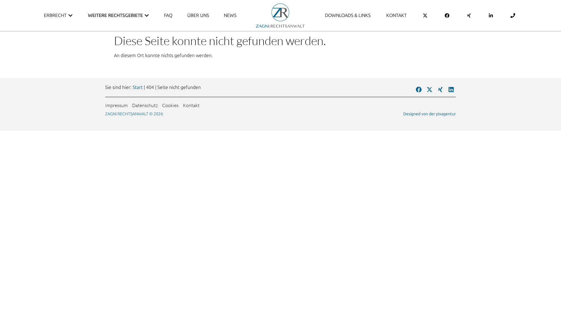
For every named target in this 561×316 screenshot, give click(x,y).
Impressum (116, 105)
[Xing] (440, 89)
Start (138, 87)
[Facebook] (418, 89)
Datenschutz (145, 105)
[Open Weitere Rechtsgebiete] (146, 15)
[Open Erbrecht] (70, 15)
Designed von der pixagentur (429, 113)
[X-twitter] (429, 89)
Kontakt (191, 105)
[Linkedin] (451, 89)
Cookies (170, 105)
